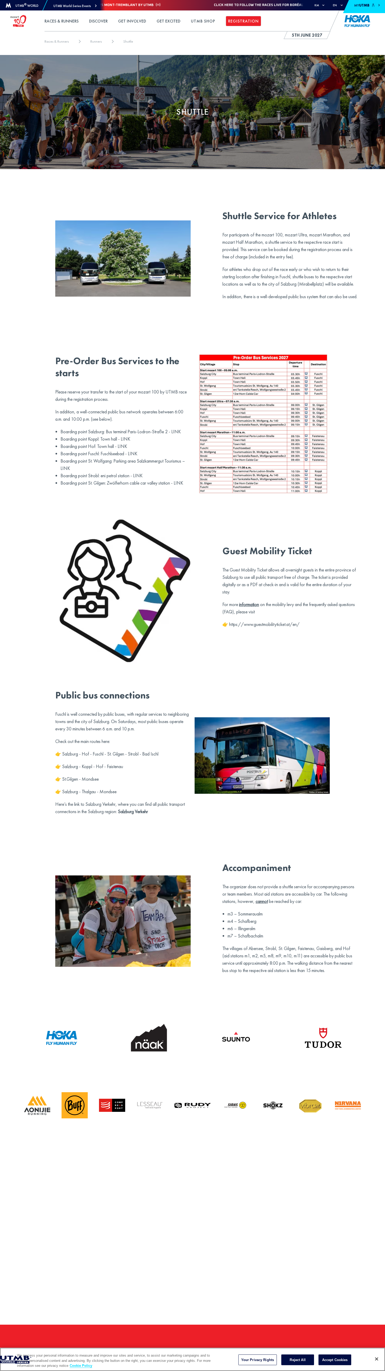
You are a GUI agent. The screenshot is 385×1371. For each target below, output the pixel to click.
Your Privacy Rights (257, 1360)
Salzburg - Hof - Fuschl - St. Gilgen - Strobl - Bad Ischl (110, 754)
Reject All (297, 1360)
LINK (176, 432)
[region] (192, 1359)
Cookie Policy (81, 1366)
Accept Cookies (335, 1360)
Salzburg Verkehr (133, 811)
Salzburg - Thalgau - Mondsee (89, 792)
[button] (75, 6)
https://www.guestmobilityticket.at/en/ (264, 624)
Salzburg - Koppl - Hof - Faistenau (92, 766)
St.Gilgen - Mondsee (80, 779)
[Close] (376, 1359)
